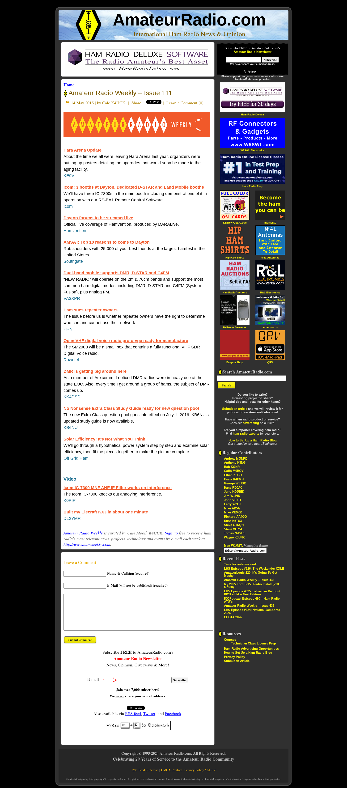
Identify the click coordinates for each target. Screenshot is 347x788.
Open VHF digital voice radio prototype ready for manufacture (125, 340)
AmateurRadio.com (189, 19)
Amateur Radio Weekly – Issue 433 (249, 605)
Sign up (171, 533)
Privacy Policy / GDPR (200, 770)
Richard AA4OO (235, 516)
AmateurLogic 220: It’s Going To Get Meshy (250, 574)
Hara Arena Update (82, 150)
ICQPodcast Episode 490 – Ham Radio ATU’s (252, 600)
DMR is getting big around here (95, 371)
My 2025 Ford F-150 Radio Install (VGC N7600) (252, 585)
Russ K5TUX (233, 521)
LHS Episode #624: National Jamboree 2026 (252, 611)
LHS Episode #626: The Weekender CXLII (254, 568)
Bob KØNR (232, 467)
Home (68, 85)
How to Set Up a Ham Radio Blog (253, 440)
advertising (251, 423)
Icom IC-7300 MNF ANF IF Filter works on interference (117, 487)
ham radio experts (246, 433)
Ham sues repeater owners (90, 310)
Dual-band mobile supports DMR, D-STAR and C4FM (116, 273)
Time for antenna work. (241, 564)
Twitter (149, 713)
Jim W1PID (232, 496)
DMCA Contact (171, 770)
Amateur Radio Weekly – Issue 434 (249, 580)
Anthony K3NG (234, 462)
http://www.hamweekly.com (86, 544)
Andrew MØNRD (235, 458)
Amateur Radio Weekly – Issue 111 (119, 93)
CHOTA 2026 (233, 617)
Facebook (173, 713)
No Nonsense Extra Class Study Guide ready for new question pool (131, 408)
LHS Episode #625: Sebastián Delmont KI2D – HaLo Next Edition (252, 592)
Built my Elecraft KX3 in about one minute (105, 512)
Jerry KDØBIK (234, 491)
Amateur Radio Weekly (83, 533)
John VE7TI (232, 500)
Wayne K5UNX (234, 537)
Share (136, 103)
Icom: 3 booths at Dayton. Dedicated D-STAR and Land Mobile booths (133, 187)
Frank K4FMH (234, 479)
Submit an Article (237, 661)
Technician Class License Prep (253, 643)
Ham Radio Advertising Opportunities (251, 648)
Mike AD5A (232, 508)
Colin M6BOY (234, 471)
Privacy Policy (234, 657)
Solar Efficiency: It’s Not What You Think (104, 439)
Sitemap (153, 770)
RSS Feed (138, 770)
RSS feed (133, 713)
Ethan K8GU (233, 475)
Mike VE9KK (233, 512)
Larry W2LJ (232, 504)
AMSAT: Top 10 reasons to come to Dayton (106, 242)
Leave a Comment (181, 103)
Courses (230, 639)
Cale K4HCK (113, 103)
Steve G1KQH (234, 525)
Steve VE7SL (233, 529)
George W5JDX (235, 483)
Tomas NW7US (234, 533)
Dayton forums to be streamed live (98, 218)
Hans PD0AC (233, 487)
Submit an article (234, 409)
